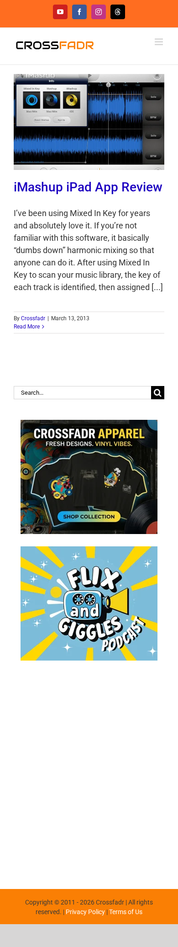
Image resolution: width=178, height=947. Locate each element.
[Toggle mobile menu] (159, 42)
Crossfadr (33, 318)
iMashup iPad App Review (88, 187)
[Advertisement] (89, 770)
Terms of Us (125, 911)
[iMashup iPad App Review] (89, 122)
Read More (27, 326)
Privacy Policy (85, 911)
